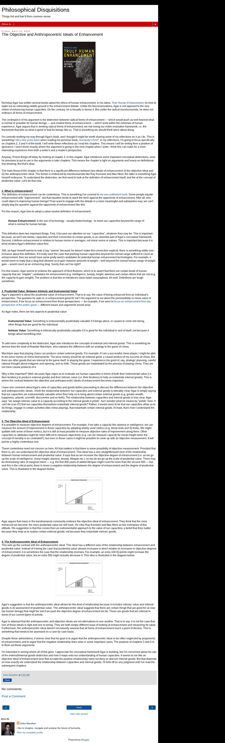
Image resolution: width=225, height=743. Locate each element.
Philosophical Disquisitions (36, 10)
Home (79, 707)
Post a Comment (13, 696)
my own (104, 194)
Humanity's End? (89, 140)
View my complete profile (30, 732)
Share (7, 680)
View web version (79, 714)
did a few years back (28, 140)
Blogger (85, 739)
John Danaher (28, 723)
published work (118, 194)
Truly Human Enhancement (127, 102)
